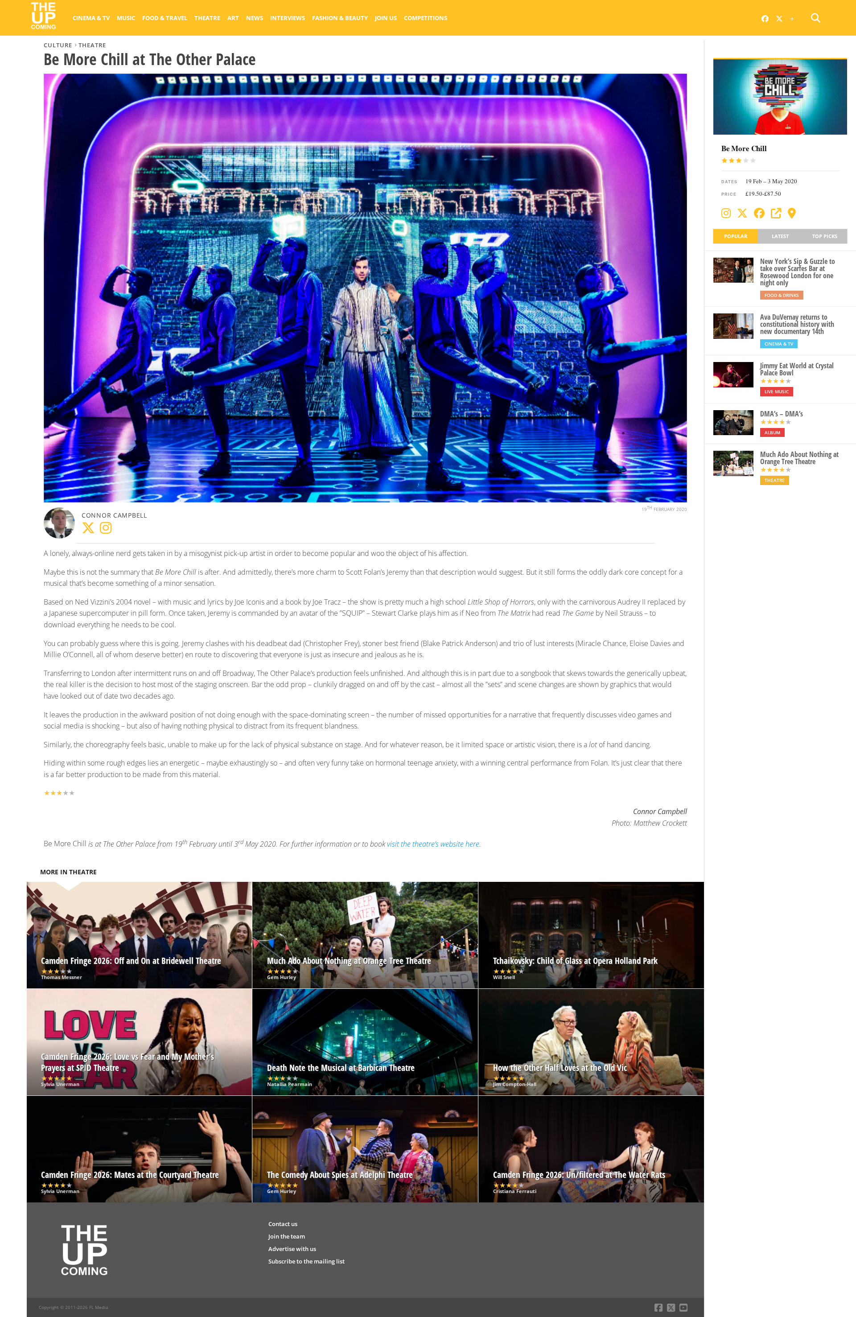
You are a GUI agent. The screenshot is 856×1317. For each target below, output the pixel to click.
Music (126, 18)
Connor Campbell (114, 515)
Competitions (425, 18)
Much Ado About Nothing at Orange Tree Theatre (799, 458)
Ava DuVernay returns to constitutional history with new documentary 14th (797, 324)
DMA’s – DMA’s (781, 413)
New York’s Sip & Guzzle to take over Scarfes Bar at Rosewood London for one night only (797, 272)
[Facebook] (759, 213)
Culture (58, 45)
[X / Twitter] (742, 213)
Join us (386, 18)
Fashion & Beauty (340, 18)
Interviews (287, 18)
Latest (780, 236)
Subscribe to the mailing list (306, 1261)
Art (233, 18)
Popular (735, 236)
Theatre (207, 18)
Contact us (282, 1224)
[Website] (776, 213)
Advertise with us (292, 1249)
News (254, 18)
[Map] (792, 213)
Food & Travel (164, 18)
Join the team (286, 1236)
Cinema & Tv (91, 18)
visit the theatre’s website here (433, 844)
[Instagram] (726, 213)
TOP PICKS (824, 236)
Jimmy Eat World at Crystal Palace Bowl (797, 369)
